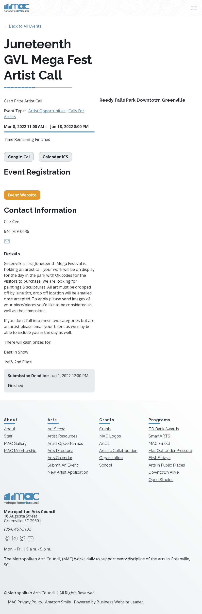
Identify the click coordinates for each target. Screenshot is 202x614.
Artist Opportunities (47, 110)
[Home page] (16, 8)
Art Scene (56, 429)
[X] (23, 538)
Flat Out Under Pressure (170, 450)
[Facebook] (7, 538)
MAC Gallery (15, 443)
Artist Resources (62, 436)
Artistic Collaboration (118, 450)
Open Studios (161, 479)
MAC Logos (110, 436)
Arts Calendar (60, 457)
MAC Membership (20, 450)
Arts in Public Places (167, 465)
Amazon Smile (58, 602)
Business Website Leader (120, 602)
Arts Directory (60, 450)
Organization (111, 457)
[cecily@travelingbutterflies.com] (7, 242)
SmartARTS (159, 436)
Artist (104, 443)
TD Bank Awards (164, 429)
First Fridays (159, 457)
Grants (105, 429)
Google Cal (19, 157)
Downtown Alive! (164, 472)
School (105, 465)
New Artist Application (68, 472)
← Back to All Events (22, 26)
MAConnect (159, 443)
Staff (8, 436)
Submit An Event (63, 465)
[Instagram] (15, 538)
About (9, 429)
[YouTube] (31, 538)
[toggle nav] (194, 8)
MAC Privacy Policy (25, 602)
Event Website (22, 195)
